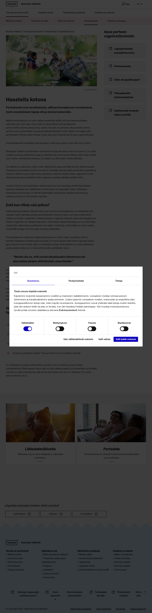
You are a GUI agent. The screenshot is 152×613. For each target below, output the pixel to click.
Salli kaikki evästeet (126, 339)
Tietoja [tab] (118, 281)
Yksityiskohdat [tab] (76, 281)
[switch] (60, 328)
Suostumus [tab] (33, 281)
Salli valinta (104, 339)
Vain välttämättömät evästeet (78, 339)
